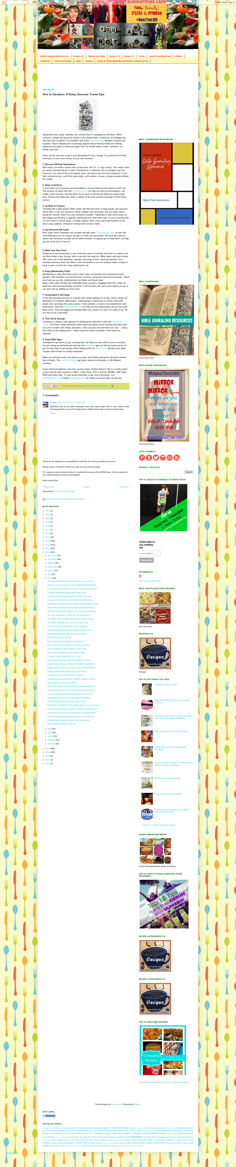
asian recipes (57, 1140)
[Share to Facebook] (54, 386)
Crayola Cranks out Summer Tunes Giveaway (67, 626)
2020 (47, 518)
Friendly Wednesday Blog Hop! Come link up (67, 593)
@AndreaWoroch (78, 378)
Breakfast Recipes (185, 1128)
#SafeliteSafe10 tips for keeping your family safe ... (69, 720)
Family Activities (135, 1131)
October (51, 563)
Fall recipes (118, 1131)
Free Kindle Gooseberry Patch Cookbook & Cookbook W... (72, 709)
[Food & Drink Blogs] (49, 1116)
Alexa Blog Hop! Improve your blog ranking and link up (71, 607)
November (52, 559)
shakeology (99, 1146)
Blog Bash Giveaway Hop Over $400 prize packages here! (72, 604)
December (52, 555)
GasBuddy (90, 345)
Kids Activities (183, 1133)
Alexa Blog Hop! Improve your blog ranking (66, 653)
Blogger (137, 1104)
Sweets (142, 56)
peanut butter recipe (57, 1146)
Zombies (89, 61)
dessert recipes (74, 1142)
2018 (47, 526)
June (50, 578)
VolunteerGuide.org (73, 307)
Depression (71, 1131)
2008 (47, 756)
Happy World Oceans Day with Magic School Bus (68, 698)
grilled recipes (119, 1143)
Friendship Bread (164, 1131)
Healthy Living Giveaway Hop (167, 778)
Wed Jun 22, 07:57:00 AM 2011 (71, 402)
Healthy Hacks (171, 1133)
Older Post (123, 487)
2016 (47, 533)
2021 (47, 514)
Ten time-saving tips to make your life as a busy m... (69, 615)
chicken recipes (130, 1140)
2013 (47, 545)
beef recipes (81, 1140)
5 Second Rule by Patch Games (168, 794)
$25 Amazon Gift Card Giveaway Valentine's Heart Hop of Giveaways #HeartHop (173, 717)
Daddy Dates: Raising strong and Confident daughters (71, 664)
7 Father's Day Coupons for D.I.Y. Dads (64, 656)
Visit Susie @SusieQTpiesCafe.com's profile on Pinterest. (164, 1082)
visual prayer (138, 1146)
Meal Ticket (101, 348)
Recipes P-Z (129, 56)
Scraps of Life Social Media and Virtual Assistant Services (123, 61)
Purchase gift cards (106, 232)
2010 (47, 748)
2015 (47, 537)
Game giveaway (69, 1133)
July (50, 574)
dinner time (89, 1142)
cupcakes (62, 1143)
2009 (47, 752)
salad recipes (88, 1146)
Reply (52, 413)
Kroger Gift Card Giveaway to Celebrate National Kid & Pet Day (171, 810)
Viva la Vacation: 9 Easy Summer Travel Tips (66, 649)
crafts (191, 1140)
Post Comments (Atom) (64, 491)
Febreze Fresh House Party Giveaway (171, 731)
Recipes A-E (78, 56)
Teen (153, 1137)
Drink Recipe (82, 1131)
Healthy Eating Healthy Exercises (54, 56)
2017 (47, 530)
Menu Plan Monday (82, 1137)
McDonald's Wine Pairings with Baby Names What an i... (71, 686)
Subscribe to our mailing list (147, 544)
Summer (147, 1137)
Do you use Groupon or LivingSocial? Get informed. (69, 600)
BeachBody (124, 1128)
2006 (47, 763)
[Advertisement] (101, 75)
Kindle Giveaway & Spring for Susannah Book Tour (69, 630)
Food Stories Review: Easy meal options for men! (68, 660)
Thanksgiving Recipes (166, 1137)
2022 (47, 511)
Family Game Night (149, 1131)
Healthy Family (157, 1133)
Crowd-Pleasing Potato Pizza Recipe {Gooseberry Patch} (72, 589)
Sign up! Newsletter (96, 56)
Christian (46, 1131)
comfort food (159, 1140)
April (50, 732)
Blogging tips (12, 1153)
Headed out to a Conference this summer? (65, 675)
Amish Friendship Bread (160, 56)
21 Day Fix (47, 1128)
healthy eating (131, 1143)
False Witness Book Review (59, 637)
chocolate (142, 1140)
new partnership (97, 140)
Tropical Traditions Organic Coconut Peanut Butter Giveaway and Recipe (173, 764)
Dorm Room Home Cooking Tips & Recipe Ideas (68, 645)
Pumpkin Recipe (123, 1137)
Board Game (172, 1128)
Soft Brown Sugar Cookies (165, 685)
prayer (68, 1146)
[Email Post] (111, 386)
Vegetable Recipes (185, 1137)
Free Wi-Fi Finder (69, 360)
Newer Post (48, 487)
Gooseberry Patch (102, 1133)
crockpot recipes (50, 1143)
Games (80, 1133)
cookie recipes (182, 1140)
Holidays (179, 56)
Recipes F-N (114, 56)
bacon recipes (69, 1140)
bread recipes (93, 1140)
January (51, 744)
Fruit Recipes (178, 1131)
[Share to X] (51, 386)
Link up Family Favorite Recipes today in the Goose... (70, 694)
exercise (99, 1143)
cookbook (170, 1140)
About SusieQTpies (63, 61)
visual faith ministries (126, 1146)
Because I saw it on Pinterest (141, 1128)
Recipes (136, 1136)
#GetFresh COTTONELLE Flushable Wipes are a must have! (73, 705)
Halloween (117, 1133)
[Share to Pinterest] (57, 386)
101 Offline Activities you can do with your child (67, 623)
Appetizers (98, 1128)
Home (78, 61)
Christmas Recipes (58, 1131)
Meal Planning (67, 1137)
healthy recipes (145, 1143)
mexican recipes (181, 1143)
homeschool (159, 1142)
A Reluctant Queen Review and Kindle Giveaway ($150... (72, 713)
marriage (169, 1143)
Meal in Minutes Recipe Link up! (61, 724)
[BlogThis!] (48, 386)
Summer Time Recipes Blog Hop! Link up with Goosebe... (72, 611)
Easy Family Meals (95, 1131)
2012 (47, 548)
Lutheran (58, 1137)
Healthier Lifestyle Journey (135, 1133)
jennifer (53, 402)
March (51, 736)
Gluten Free (88, 1133)
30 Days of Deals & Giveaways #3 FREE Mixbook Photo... (72, 585)
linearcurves (116, 1104)
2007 (47, 760)
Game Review (56, 1133)
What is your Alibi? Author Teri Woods (159, 825)
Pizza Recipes (109, 1137)
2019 (47, 522)
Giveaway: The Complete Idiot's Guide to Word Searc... (71, 619)
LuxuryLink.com (79, 191)
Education (108, 1131)
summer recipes (111, 1146)
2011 (47, 552)
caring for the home (115, 1140)
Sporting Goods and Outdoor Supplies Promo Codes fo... (72, 679)
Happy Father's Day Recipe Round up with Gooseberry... (71, 668)
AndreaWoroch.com (52, 378)
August (51, 570)
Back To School (111, 1128)
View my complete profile (150, 581)
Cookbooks (45, 61)
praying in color (76, 1146)
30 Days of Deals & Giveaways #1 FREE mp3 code (69, 596)
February (52, 740)
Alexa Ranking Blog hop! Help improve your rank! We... (71, 581)
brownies (104, 1140)
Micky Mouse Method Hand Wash (62, 683)
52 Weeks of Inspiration (61, 1128)
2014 (47, 541)
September (53, 567)
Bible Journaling (160, 1128)
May (50, 729)
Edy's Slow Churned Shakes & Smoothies (65, 641)
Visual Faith (47, 1140)
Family (126, 1131)
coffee (150, 1140)
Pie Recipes (97, 1137)
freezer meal (108, 1143)
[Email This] (45, 386)
